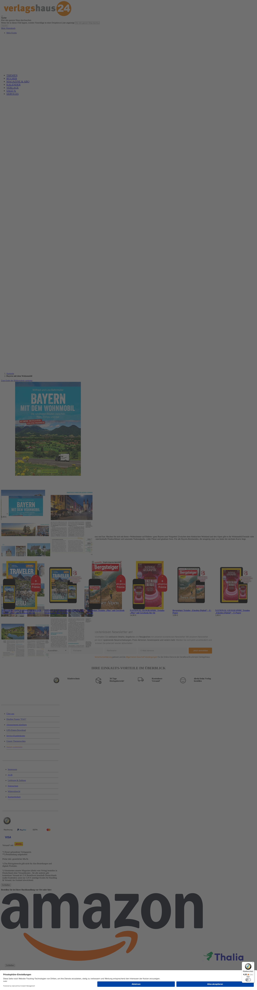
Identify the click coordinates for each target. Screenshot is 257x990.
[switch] (248, 979)
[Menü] (252, 963)
